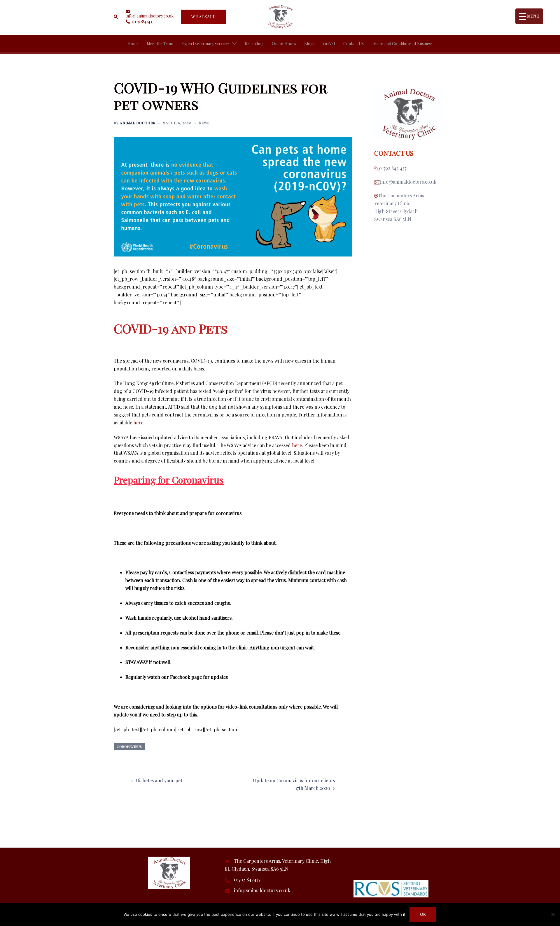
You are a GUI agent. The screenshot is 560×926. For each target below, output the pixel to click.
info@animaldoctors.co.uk (262, 890)
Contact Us (353, 43)
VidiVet (329, 43)
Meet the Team (160, 43)
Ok (423, 914)
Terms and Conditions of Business (402, 43)
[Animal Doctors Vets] (280, 16)
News (204, 122)
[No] (553, 914)
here (138, 422)
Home (133, 43)
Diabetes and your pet (159, 780)
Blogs (309, 43)
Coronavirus (129, 746)
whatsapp (203, 17)
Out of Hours (284, 43)
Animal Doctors (137, 122)
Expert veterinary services (205, 43)
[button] (116, 16)
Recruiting (254, 43)
